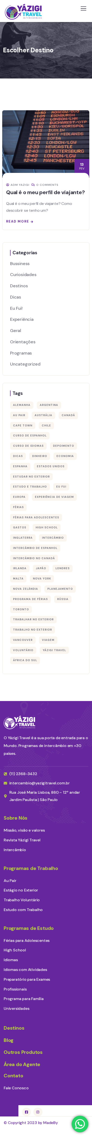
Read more (17, 221)
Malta (18, 578)
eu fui (61, 486)
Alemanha (21, 405)
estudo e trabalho (30, 486)
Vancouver (23, 640)
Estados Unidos (51, 466)
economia (65, 456)
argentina (49, 405)
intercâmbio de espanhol (35, 548)
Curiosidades (23, 275)
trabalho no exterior (32, 629)
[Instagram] (37, 1112)
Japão (41, 568)
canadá (68, 415)
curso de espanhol (30, 435)
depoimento (63, 445)
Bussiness (20, 264)
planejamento (60, 588)
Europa (19, 497)
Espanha (20, 466)
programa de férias (30, 599)
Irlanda (19, 568)
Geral (15, 331)
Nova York (42, 578)
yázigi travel (54, 650)
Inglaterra (23, 537)
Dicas (15, 297)
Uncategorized (25, 364)
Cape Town (22, 425)
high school (47, 527)
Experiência (22, 319)
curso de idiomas (28, 445)
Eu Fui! (16, 308)
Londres (62, 568)
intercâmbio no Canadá (34, 558)
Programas (21, 353)
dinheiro (39, 456)
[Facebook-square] (26, 1112)
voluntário (23, 650)
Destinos (19, 286)
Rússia (62, 599)
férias (18, 507)
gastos (19, 527)
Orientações (23, 342)
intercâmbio (53, 537)
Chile (46, 425)
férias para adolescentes (36, 517)
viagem (48, 640)
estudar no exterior (31, 476)
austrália (43, 415)
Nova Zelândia (25, 588)
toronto (21, 609)
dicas (18, 456)
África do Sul (25, 660)
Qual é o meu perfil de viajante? (45, 192)
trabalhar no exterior (33, 619)
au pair (19, 415)
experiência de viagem (54, 497)
